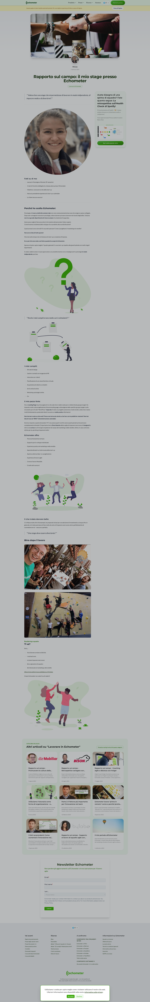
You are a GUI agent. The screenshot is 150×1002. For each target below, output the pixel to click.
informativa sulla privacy (94, 992)
